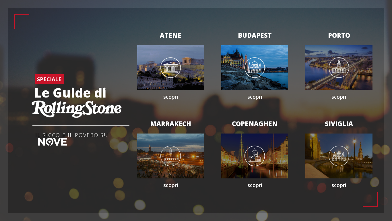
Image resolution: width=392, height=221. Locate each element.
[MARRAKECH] (170, 155)
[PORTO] (338, 67)
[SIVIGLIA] (338, 155)
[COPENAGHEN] (254, 155)
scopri (170, 96)
